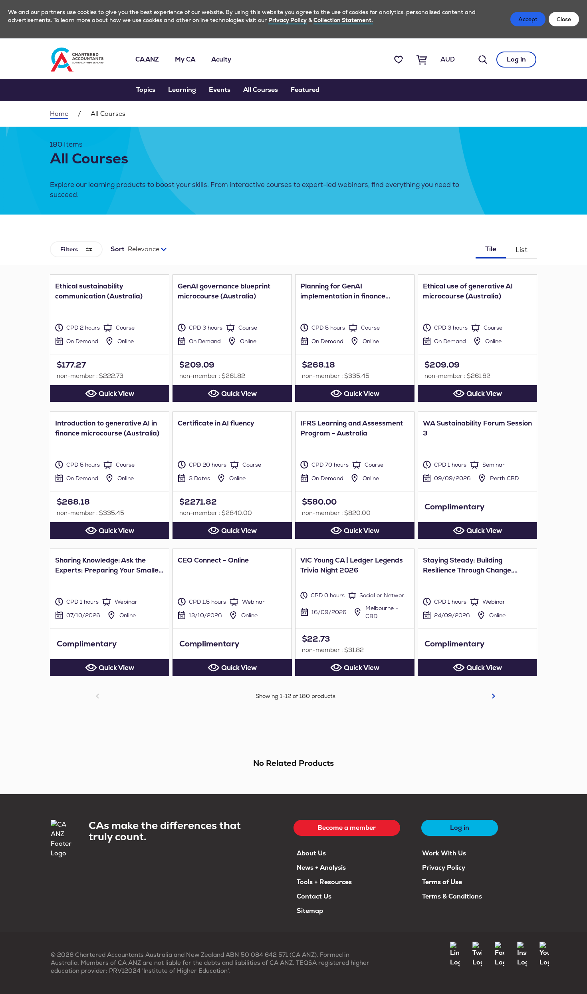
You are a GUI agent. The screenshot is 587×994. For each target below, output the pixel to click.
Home (59, 113)
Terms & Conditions (452, 896)
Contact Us (314, 896)
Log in (516, 59)
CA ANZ (147, 59)
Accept (527, 19)
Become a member (346, 827)
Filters (69, 249)
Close (564, 19)
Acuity (221, 59)
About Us (311, 853)
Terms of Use (442, 882)
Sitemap (310, 911)
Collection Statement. (343, 20)
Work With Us (444, 853)
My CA (185, 59)
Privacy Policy (287, 20)
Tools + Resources (324, 882)
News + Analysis (321, 867)
